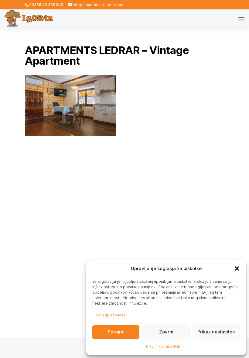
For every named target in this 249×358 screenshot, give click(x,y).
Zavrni (166, 332)
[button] (237, 268)
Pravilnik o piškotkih (163, 346)
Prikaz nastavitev (216, 332)
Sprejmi (115, 332)
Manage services (110, 315)
